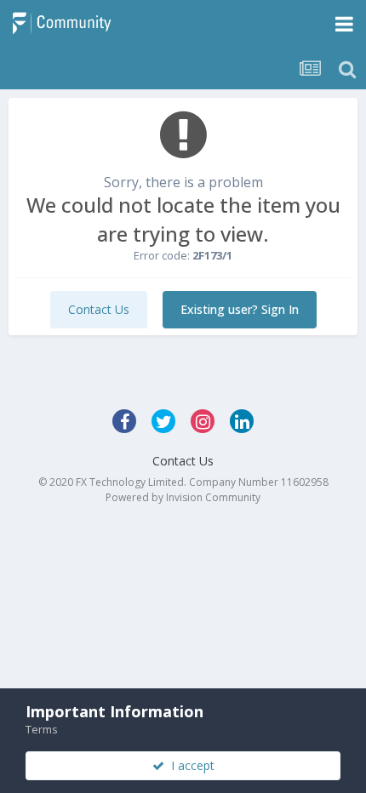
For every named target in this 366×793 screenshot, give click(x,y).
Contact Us (98, 309)
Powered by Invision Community (183, 497)
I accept (189, 765)
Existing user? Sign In (239, 309)
